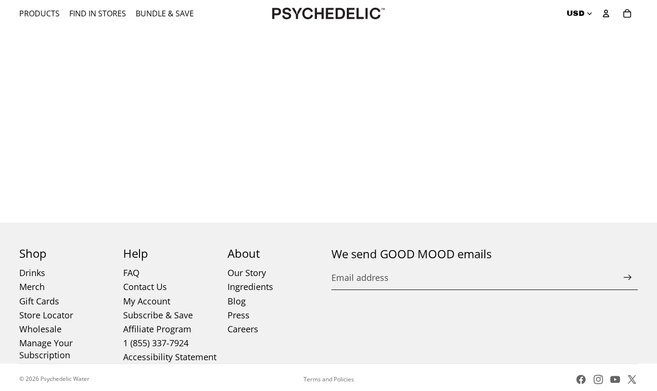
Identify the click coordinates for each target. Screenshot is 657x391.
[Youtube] (615, 379)
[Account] (606, 13)
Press (238, 315)
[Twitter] (632, 379)
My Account (146, 301)
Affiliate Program (157, 329)
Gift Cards (39, 301)
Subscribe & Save (158, 315)
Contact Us (145, 286)
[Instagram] (598, 379)
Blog (236, 301)
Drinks (32, 272)
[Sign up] (628, 277)
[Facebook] (581, 379)
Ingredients (250, 286)
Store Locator (46, 315)
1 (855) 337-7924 (156, 343)
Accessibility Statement (169, 357)
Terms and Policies (328, 379)
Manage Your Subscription (46, 349)
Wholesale (40, 329)
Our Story (246, 272)
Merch (32, 286)
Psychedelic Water (64, 379)
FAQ (131, 272)
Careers (242, 329)
